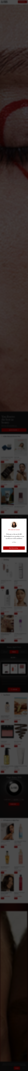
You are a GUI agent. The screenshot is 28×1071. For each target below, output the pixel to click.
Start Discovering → (14, 548)
